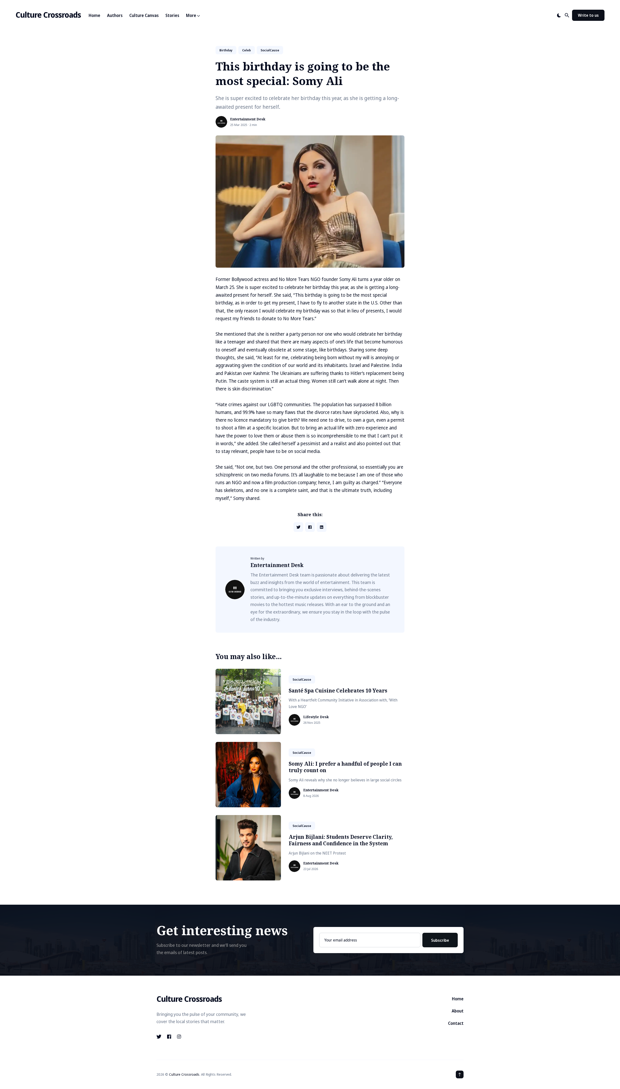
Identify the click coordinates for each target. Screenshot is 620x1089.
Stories (172, 15)
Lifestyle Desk (316, 717)
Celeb (246, 50)
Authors (115, 15)
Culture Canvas (144, 15)
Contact (456, 1023)
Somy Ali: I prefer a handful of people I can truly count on (345, 767)
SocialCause (270, 50)
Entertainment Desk (247, 119)
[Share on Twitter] (298, 527)
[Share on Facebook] (310, 527)
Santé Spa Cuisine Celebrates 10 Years (338, 690)
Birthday (225, 50)
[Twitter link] (159, 1036)
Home (94, 15)
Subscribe (440, 940)
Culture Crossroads (48, 14)
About (458, 1011)
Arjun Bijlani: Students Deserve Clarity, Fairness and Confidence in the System (341, 840)
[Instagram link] (179, 1036)
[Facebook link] (169, 1036)
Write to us (588, 15)
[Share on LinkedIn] (321, 527)
